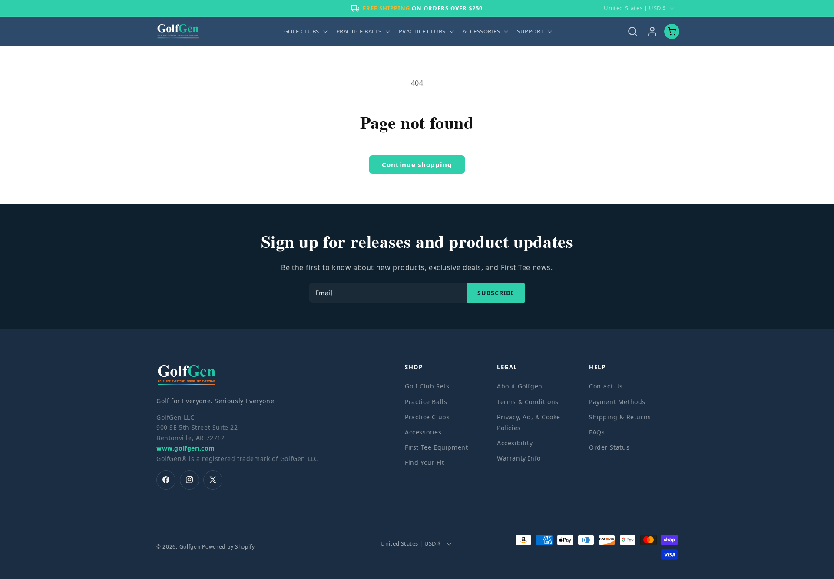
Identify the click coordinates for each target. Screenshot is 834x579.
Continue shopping (417, 164)
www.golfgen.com (185, 448)
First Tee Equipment (436, 447)
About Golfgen (520, 386)
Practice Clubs (427, 416)
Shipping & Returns (620, 416)
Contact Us (606, 386)
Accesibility (515, 443)
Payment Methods (617, 401)
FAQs (597, 432)
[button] (305, 31)
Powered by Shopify (228, 546)
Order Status (609, 447)
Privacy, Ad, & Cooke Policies (528, 421)
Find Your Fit (424, 462)
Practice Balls (426, 401)
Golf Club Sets (427, 386)
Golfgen (190, 546)
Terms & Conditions (528, 401)
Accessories (423, 432)
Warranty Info (519, 458)
